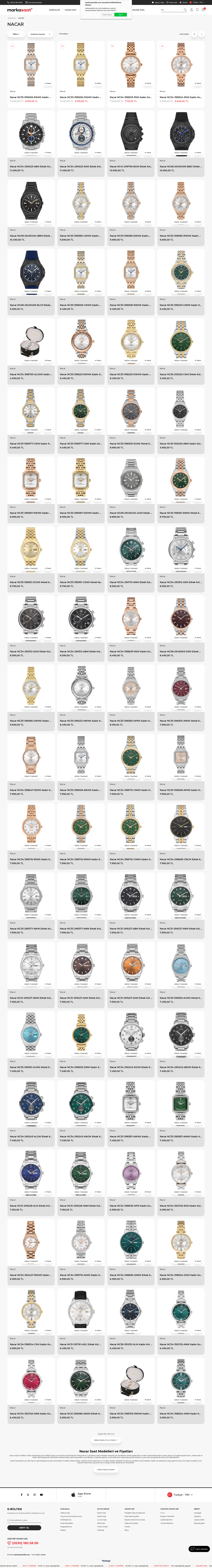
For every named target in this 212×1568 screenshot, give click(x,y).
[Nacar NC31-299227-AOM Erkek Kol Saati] (131, 965)
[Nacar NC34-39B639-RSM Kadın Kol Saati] (131, 619)
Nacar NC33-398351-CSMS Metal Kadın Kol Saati (81, 582)
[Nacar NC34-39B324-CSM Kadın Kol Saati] (31, 1311)
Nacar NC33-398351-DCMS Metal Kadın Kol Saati (31, 582)
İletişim (63, 1530)
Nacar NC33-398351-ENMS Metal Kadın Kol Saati (181, 513)
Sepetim (197, 1516)
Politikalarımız (65, 1520)
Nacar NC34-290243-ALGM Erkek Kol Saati (31, 1136)
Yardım (185, 2)
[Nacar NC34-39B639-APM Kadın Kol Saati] (131, 1173)
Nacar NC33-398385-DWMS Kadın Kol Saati (31, 721)
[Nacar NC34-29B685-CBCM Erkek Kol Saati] (181, 826)
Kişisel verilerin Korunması (135, 1520)
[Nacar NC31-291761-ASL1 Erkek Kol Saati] (81, 1311)
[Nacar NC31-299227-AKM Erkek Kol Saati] (81, 965)
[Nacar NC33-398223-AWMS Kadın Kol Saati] (81, 688)
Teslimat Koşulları (131, 1523)
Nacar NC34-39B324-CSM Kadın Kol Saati (31, 1344)
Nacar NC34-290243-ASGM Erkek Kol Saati (131, 1067)
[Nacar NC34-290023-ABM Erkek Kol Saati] (31, 134)
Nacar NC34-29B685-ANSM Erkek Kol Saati (131, 1275)
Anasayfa (197, 1513)
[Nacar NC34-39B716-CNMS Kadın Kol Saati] (131, 826)
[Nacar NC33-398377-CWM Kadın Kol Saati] (31, 411)
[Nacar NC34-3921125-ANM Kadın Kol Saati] (181, 1311)
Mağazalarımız (66, 1527)
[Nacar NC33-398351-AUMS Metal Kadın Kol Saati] (31, 1034)
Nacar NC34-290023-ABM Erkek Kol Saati (31, 166)
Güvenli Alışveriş (166, 1523)
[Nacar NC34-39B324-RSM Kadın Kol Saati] (181, 64)
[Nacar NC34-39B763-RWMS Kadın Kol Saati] (131, 1381)
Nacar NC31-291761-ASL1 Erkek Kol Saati (81, 1344)
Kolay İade (173, 2)
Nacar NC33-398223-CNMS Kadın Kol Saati (181, 305)
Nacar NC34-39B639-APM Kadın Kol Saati (131, 1206)
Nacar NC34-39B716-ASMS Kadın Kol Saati (81, 1275)
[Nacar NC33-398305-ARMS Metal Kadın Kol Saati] (181, 688)
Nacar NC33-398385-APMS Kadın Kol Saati (131, 721)
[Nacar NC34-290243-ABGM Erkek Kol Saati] (181, 1034)
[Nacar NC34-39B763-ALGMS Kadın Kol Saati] (31, 341)
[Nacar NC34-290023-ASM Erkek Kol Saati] (81, 134)
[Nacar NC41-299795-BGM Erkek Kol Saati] (131, 134)
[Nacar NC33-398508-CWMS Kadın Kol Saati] (81, 272)
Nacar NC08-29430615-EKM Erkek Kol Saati (181, 651)
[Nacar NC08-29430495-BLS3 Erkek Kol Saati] (31, 272)
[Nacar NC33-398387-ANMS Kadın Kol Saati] (181, 1104)
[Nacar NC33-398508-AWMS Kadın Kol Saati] (81, 757)
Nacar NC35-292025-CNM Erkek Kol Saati (181, 374)
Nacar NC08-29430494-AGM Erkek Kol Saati (131, 513)
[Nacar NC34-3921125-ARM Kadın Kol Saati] (31, 1381)
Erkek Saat (101, 1516)
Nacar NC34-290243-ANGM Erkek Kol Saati (81, 1136)
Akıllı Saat (101, 1523)
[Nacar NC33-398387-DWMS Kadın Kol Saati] (81, 480)
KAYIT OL (24, 1528)
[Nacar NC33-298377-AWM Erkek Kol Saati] (31, 896)
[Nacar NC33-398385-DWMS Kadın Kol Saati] (31, 688)
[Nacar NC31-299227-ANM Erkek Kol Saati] (181, 896)
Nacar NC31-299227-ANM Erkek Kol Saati (181, 928)
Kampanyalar (199, 1523)
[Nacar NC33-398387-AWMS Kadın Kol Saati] (131, 1104)
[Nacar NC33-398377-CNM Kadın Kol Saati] (81, 411)
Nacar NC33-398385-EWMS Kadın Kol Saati (131, 236)
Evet (120, 15)
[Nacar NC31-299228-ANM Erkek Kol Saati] (81, 1173)
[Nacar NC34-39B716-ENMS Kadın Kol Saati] (81, 826)
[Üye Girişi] (191, 9)
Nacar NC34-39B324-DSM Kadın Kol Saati (181, 1275)
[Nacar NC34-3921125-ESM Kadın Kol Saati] (181, 1173)
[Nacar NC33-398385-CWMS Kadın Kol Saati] (81, 203)
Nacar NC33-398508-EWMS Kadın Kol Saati (31, 97)
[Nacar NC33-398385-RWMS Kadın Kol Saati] (181, 203)
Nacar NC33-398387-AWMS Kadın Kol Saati (131, 1136)
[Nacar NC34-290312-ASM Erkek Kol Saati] (181, 549)
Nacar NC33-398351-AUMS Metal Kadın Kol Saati (31, 1067)
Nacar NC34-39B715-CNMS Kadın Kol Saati (131, 790)
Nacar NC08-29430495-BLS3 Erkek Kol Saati (31, 305)
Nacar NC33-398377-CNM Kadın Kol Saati (81, 443)
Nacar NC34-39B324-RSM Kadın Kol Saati (181, 97)
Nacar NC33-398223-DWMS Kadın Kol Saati (131, 374)
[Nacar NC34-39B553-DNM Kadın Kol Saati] (81, 1034)
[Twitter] (28, 1495)
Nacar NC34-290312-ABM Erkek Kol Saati (81, 651)
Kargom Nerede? (167, 1516)
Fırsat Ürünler (102, 1527)
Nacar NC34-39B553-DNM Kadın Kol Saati (81, 1067)
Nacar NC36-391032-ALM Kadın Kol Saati (131, 1344)
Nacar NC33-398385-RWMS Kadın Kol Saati (181, 236)
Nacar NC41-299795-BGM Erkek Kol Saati (131, 166)
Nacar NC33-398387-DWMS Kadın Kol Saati (81, 513)
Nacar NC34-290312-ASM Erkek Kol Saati (181, 582)
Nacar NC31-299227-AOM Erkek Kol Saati (131, 998)
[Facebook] (21, 1495)
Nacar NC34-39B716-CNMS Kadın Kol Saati (131, 859)
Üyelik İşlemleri (166, 1520)
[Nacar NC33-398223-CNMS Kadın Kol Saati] (181, 272)
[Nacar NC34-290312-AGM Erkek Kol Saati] (31, 619)
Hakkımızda (65, 1513)
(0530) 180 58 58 (16, 2)
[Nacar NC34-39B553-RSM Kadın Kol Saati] (131, 64)
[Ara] (185, 10)
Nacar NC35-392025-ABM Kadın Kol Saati (181, 443)
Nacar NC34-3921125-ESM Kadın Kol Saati (181, 1206)
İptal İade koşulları (132, 1516)
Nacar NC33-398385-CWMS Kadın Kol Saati (81, 236)
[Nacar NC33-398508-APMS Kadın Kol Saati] (181, 757)
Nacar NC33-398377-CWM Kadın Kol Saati (31, 443)
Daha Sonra (107, 15)
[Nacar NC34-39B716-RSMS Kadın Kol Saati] (31, 826)
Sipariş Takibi (199, 1520)
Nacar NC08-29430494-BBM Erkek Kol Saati (31, 236)
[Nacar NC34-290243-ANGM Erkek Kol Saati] (81, 1104)
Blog (126, 1530)
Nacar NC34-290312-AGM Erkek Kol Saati (31, 651)
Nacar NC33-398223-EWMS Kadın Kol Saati (81, 374)
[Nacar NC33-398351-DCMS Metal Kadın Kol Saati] (31, 549)
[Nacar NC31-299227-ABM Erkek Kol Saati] (131, 896)
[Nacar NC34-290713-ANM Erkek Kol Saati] (131, 549)
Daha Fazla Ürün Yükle (105, 1440)
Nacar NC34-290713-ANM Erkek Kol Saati (131, 582)
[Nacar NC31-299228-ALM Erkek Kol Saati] (31, 1173)
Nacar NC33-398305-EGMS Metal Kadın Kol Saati (131, 443)
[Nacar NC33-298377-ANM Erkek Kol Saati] (81, 896)
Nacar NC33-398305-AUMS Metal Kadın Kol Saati (181, 998)
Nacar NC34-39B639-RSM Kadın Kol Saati (131, 651)
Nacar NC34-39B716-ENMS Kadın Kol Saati (81, 859)
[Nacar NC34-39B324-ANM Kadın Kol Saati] (181, 1381)
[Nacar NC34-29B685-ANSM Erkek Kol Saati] (131, 1242)
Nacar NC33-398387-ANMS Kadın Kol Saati (181, 1136)
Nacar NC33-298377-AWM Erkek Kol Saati (31, 928)
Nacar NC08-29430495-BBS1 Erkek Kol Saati (181, 166)
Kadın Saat (101, 1513)
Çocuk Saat (102, 1520)
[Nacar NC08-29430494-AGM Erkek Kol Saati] (131, 480)
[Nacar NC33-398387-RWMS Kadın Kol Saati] (31, 480)
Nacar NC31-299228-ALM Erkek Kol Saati (31, 1206)
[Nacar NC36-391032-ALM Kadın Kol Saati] (131, 1311)
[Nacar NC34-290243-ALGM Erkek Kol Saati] (31, 1104)
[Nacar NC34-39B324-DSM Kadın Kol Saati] (181, 1242)
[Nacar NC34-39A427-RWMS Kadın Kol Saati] (31, 1242)
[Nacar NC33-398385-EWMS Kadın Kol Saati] (131, 203)
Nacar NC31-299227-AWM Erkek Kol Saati (31, 998)
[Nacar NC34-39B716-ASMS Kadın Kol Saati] (81, 1242)
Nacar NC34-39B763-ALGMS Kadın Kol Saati (31, 374)
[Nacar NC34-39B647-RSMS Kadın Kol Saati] (31, 757)
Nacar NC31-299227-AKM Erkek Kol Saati (81, 998)
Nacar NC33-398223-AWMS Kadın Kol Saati (81, 721)
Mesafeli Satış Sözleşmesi (135, 1513)
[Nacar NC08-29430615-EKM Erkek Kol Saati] (181, 619)
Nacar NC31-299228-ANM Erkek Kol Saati (81, 1206)
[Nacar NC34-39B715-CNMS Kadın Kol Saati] (131, 757)
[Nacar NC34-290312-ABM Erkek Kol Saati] (81, 619)
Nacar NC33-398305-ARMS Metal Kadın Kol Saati (181, 721)
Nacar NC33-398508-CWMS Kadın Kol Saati (81, 305)
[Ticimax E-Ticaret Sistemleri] (106, 1561)
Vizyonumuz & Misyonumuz (71, 1516)
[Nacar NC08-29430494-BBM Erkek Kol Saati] (31, 203)
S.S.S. (162, 1513)
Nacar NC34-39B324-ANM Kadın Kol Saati (181, 1413)
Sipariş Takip (159, 2)
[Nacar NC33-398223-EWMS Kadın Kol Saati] (81, 341)
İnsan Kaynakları (66, 1523)
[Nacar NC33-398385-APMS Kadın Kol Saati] (131, 688)
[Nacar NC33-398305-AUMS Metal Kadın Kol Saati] (181, 965)
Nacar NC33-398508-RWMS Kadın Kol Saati (131, 305)
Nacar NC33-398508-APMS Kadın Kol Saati (181, 790)
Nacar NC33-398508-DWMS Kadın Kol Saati (81, 97)
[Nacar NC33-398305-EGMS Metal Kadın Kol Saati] (131, 411)
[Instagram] (34, 1495)
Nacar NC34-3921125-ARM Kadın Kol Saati (31, 1413)
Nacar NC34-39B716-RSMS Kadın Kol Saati (31, 859)
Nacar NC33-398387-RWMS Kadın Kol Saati (31, 513)
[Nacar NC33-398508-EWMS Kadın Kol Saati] (31, 64)
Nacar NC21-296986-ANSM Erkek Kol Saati (81, 1413)
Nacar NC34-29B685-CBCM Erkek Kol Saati (181, 859)
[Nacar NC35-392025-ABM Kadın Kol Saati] (181, 411)
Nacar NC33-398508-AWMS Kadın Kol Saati (81, 790)
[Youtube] (41, 1495)
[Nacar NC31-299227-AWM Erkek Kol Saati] (31, 965)
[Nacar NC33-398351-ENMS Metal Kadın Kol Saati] (181, 480)
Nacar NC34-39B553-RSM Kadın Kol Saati (131, 97)
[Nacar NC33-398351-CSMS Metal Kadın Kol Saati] (81, 549)
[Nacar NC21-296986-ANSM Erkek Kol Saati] (81, 1381)
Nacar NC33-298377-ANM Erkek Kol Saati (81, 928)
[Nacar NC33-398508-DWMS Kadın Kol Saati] (81, 64)
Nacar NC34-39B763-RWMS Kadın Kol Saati (131, 1413)
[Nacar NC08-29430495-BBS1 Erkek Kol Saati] (181, 134)
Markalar (100, 1530)
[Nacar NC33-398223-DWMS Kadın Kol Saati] (131, 341)
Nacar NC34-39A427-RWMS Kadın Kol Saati (31, 1275)
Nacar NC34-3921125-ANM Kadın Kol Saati (181, 1344)
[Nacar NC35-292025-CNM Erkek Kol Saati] (181, 341)
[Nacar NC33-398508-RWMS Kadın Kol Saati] (131, 272)
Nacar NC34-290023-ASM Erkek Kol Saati (81, 166)
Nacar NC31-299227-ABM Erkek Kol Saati (131, 928)
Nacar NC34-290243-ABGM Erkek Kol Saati (181, 1067)
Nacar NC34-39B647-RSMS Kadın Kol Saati (31, 790)
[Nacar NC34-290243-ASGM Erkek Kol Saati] (131, 1034)
